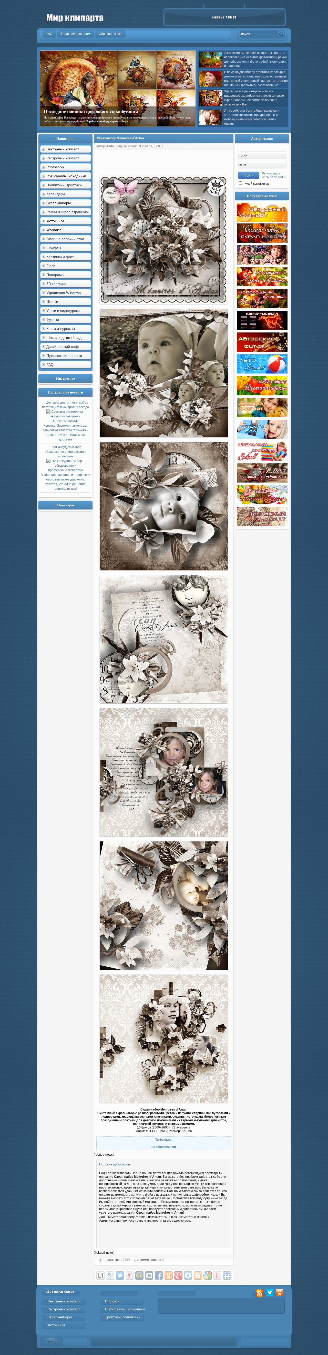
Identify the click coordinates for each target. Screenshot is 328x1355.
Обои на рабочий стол (65, 239)
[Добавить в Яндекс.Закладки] (217, 1275)
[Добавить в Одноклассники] (169, 1275)
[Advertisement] (187, 161)
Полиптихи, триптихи (64, 185)
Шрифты (53, 248)
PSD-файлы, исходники (125, 1309)
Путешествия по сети (64, 356)
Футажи (52, 320)
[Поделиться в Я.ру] (130, 1275)
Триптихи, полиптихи (122, 1317)
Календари (55, 194)
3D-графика (56, 284)
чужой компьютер (256, 183)
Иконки (52, 302)
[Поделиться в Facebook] (159, 1275)
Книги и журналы (60, 329)
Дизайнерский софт (62, 347)
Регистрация (271, 173)
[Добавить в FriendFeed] (227, 1275)
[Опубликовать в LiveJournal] (110, 1275)
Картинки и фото (60, 257)
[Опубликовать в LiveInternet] (100, 1275)
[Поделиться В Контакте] (149, 1275)
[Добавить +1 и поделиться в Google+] (178, 1275)
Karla (110, 146)
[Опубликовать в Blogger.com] (198, 1275)
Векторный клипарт (63, 1301)
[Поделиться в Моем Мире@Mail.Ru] (139, 1275)
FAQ (50, 364)
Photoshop (113, 1301)
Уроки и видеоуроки (63, 311)
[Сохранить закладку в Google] (207, 1275)
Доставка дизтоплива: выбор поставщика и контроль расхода (65, 421)
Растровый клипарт (62, 158)
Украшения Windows (63, 293)
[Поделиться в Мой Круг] (188, 1275)
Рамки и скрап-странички (67, 212)
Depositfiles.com (163, 1147)
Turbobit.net (163, 1140)
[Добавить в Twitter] (120, 1275)
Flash (50, 266)
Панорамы (55, 275)
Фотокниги (56, 1325)
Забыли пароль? (274, 177)
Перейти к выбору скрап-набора (107, 121)
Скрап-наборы (59, 1317)
